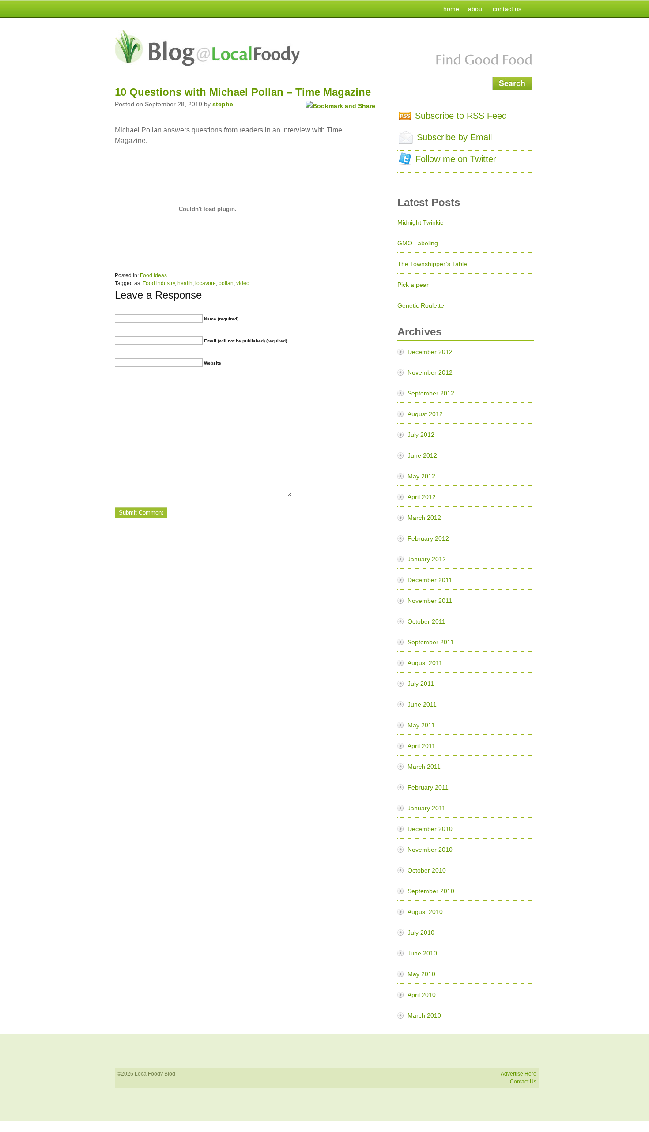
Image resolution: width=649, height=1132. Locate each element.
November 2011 (430, 600)
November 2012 (430, 372)
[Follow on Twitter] (405, 162)
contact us (507, 8)
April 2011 (421, 745)
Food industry (159, 283)
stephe (222, 104)
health (184, 283)
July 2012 (421, 434)
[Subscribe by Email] (406, 141)
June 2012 (422, 455)
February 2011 (428, 787)
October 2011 (426, 621)
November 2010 (430, 849)
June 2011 (422, 704)
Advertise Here (518, 1074)
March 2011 (424, 766)
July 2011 (421, 683)
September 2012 (431, 393)
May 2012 (421, 476)
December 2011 (430, 579)
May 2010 (421, 974)
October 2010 (427, 870)
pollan (226, 283)
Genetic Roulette (420, 305)
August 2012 (425, 413)
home (451, 8)
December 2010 (430, 828)
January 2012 (427, 559)
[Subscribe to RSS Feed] (405, 117)
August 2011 (425, 662)
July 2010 (421, 932)
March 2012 (424, 517)
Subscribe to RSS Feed (461, 115)
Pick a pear (413, 284)
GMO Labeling (417, 243)
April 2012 (422, 496)
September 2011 (431, 642)
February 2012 (428, 538)
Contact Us (523, 1082)
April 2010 (422, 994)
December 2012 (430, 351)
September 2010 (431, 891)
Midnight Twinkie (420, 222)
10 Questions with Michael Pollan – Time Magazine (243, 92)
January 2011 (426, 808)
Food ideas (153, 275)
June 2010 (422, 953)
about (476, 8)
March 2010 (424, 1015)
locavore (205, 283)
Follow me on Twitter (455, 159)
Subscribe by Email (454, 137)
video (242, 283)
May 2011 (421, 725)
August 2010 (425, 911)
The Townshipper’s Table (432, 263)
